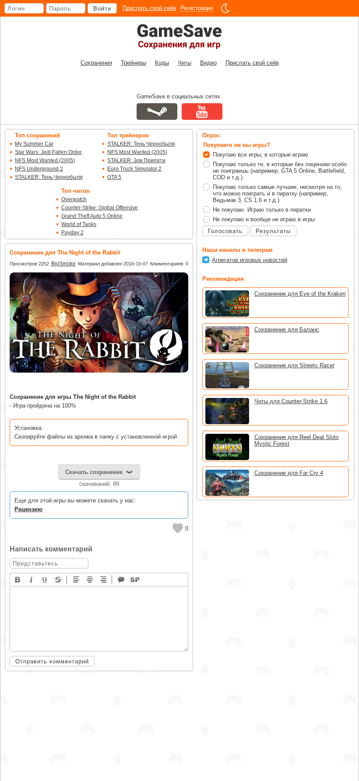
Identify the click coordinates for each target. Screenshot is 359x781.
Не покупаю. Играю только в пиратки (262, 209)
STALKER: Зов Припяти (136, 160)
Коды (162, 62)
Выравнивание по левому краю (76, 579)
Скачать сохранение (94, 472)
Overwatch (74, 199)
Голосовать (225, 231)
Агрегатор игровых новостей (249, 260)
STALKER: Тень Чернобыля (49, 177)
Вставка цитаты (121, 579)
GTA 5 (114, 177)
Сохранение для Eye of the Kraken (299, 293)
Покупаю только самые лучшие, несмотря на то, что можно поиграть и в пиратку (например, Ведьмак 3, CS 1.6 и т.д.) (277, 193)
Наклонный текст (31, 579)
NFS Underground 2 (39, 169)
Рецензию (28, 509)
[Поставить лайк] (177, 528)
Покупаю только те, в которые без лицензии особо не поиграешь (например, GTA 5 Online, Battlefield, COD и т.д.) (280, 171)
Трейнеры (133, 62)
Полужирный (18, 579)
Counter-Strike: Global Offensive (99, 208)
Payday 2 (72, 233)
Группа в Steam (157, 111)
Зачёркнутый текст (58, 579)
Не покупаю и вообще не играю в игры (264, 219)
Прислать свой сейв (149, 8)
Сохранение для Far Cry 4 (288, 473)
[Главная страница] (179, 36)
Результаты (273, 231)
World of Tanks (78, 224)
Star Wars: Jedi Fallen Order (48, 152)
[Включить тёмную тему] (225, 8)
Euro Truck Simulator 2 (134, 169)
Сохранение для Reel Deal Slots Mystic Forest (296, 440)
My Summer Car (34, 144)
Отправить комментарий (52, 661)
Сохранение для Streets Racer (294, 365)
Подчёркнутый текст (45, 579)
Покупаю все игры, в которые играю (260, 154)
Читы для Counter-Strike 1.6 (290, 401)
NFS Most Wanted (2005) (45, 160)
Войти (102, 8)
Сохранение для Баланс (286, 329)
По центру (90, 579)
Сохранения (96, 62)
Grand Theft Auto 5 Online (92, 216)
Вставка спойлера (135, 579)
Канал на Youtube (202, 111)
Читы (184, 62)
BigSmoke (63, 263)
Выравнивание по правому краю (103, 579)
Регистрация (196, 8)
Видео (208, 62)
